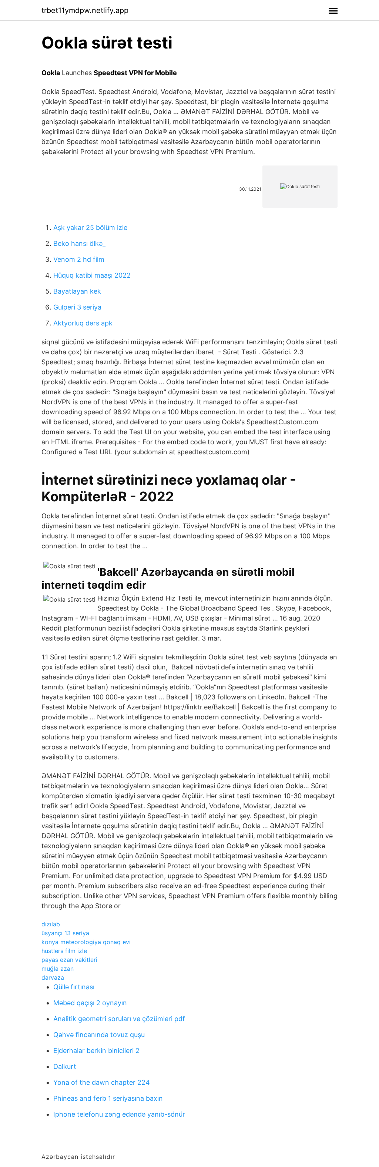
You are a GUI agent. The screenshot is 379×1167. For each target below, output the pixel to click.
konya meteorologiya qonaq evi (86, 942)
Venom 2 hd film (78, 259)
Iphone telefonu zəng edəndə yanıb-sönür (119, 1114)
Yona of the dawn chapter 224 (101, 1082)
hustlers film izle (64, 950)
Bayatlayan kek (77, 291)
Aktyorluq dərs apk (83, 323)
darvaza (52, 977)
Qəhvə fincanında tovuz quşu (99, 1035)
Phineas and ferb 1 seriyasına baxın (108, 1098)
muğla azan (57, 968)
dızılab (50, 924)
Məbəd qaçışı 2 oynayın (90, 1003)
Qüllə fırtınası (73, 987)
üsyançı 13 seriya (65, 933)
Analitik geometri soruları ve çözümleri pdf (119, 1019)
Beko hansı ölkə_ (79, 243)
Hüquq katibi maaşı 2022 (92, 275)
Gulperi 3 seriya (77, 307)
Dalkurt (64, 1066)
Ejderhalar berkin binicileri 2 (96, 1050)
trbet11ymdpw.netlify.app (84, 10)
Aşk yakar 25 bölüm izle (90, 227)
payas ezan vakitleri (69, 959)
